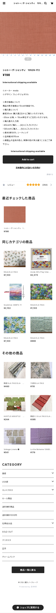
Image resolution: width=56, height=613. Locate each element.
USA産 (5, 482)
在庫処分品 (7, 523)
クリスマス (6, 540)
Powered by (25, 587)
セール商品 (7, 498)
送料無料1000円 (9, 515)
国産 (4, 473)
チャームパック (8, 557)
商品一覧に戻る (28, 570)
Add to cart (28, 159)
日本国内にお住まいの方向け (28, 167)
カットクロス (7, 490)
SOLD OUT (7, 532)
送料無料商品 (8, 507)
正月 (4, 548)
